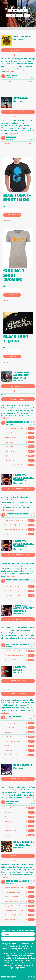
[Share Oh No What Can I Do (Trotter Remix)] (18, 591)
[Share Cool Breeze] (26, 737)
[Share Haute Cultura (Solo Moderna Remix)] (26, 651)
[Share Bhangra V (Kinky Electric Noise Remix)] (26, 915)
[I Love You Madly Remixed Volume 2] (6, 545)
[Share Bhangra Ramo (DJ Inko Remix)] (26, 525)
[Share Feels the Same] (26, 808)
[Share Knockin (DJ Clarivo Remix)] (26, 892)
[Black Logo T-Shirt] (18, 323)
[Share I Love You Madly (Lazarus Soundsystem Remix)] (26, 520)
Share (18, 55)
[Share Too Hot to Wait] (26, 727)
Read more (10, 71)
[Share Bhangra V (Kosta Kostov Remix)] (26, 910)
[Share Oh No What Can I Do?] (26, 755)
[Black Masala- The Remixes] (6, 846)
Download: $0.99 (18, 50)
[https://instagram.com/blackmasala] (6, 8)
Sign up (18, 939)
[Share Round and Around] (26, 830)
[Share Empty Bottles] (26, 447)
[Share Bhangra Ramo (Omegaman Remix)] (26, 529)
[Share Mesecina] (26, 826)
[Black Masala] (6, 769)
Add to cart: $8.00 (18, 399)
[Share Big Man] (26, 456)
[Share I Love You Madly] (26, 723)
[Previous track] (31, 421)
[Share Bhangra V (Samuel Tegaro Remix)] (26, 919)
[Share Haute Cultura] (26, 750)
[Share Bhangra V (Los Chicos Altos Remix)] (26, 901)
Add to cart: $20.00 (12, 215)
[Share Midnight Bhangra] (26, 433)
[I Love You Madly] (6, 671)
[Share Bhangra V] (26, 821)
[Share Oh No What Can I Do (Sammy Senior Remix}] (18, 595)
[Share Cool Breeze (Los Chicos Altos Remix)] (26, 534)
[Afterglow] (6, 102)
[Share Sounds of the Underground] (26, 741)
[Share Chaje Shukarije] (26, 460)
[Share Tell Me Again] (26, 442)
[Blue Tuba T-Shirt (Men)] (18, 175)
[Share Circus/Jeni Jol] (26, 835)
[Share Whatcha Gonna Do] (26, 451)
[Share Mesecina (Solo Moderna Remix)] (26, 887)
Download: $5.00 (18, 386)
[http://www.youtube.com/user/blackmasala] (24, 8)
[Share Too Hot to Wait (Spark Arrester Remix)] (26, 660)
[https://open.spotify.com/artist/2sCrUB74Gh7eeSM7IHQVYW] (12, 8)
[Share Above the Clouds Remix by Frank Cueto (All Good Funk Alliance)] (26, 465)
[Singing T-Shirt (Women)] (18, 248)
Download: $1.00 (18, 489)
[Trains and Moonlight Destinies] (6, 376)
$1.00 (31, 807)
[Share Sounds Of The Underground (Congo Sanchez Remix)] (18, 586)
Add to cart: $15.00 (12, 295)
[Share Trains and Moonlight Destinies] (26, 428)
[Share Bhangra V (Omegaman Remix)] (26, 906)
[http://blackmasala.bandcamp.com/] (30, 8)
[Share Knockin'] (26, 812)
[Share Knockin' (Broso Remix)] (26, 896)
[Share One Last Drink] (26, 817)
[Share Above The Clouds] (26, 437)
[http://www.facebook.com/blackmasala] (18, 8)
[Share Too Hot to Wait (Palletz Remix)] (26, 655)
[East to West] (6, 40)
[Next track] (34, 421)
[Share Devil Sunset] (26, 746)
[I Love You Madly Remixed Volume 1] (6, 479)
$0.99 (31, 428)
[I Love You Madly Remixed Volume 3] (6, 610)
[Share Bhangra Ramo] (26, 732)
